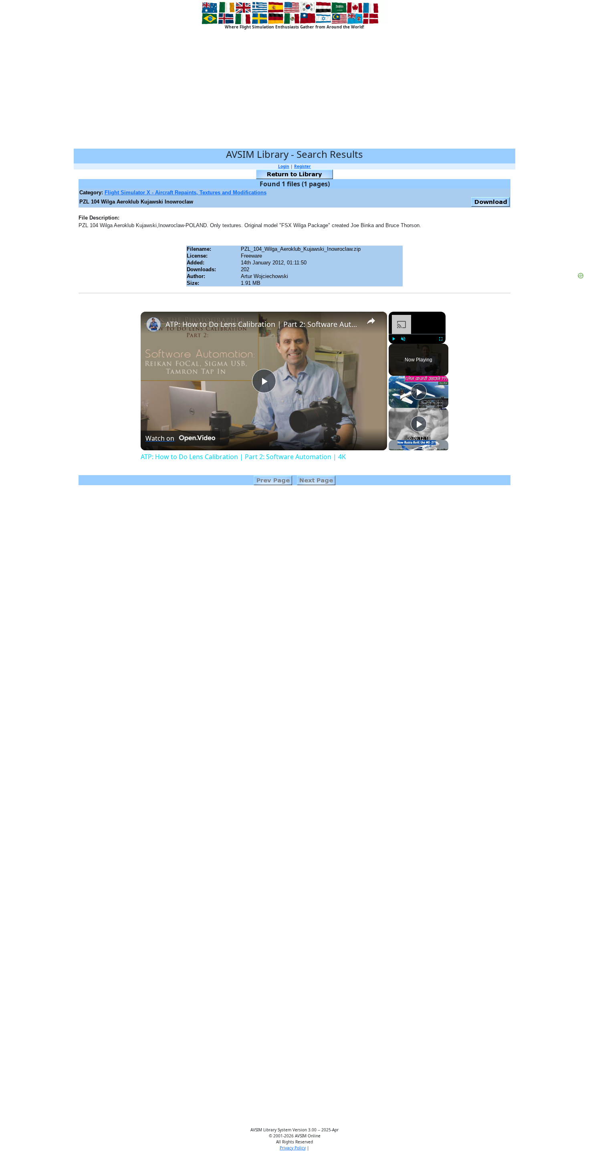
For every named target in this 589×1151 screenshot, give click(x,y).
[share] (371, 320)
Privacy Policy (293, 1148)
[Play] (393, 339)
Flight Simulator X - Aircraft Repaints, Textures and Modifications (185, 192)
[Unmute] (403, 339)
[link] (153, 324)
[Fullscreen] (441, 339)
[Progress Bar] (417, 334)
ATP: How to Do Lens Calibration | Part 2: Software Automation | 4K (262, 324)
